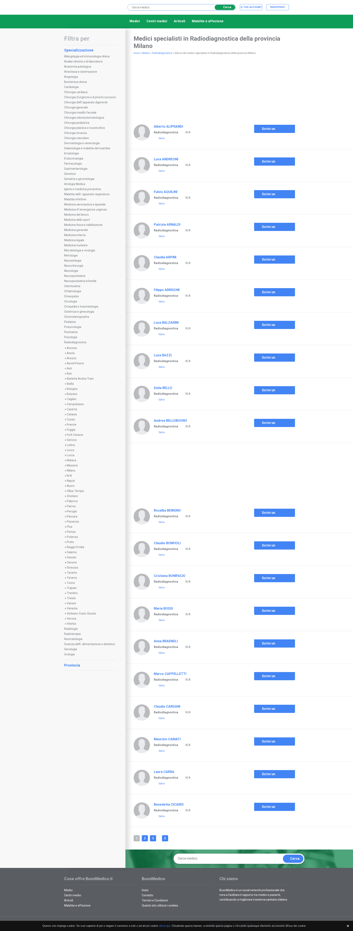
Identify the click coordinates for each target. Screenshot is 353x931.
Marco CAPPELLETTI (170, 674)
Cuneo (71, 419)
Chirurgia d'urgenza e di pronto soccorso (90, 97)
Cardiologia (71, 87)
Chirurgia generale (76, 107)
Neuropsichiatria (74, 276)
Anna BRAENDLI (166, 641)
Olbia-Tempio (75, 491)
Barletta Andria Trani (80, 378)
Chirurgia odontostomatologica (84, 117)
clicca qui (164, 925)
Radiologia (71, 628)
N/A (69, 475)
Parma (71, 506)
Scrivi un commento (270, 130)
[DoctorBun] (85, 7)
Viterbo (71, 623)
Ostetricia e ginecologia (79, 311)
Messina (72, 465)
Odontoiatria (72, 286)
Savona (72, 562)
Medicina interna (75, 235)
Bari (69, 373)
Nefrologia (71, 255)
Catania (72, 414)
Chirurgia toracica (75, 133)
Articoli (179, 21)
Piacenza (73, 521)
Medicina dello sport (77, 219)
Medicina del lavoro (76, 214)
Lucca (70, 455)
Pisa (69, 526)
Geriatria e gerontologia (79, 179)
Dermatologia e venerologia (82, 143)
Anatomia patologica (77, 66)
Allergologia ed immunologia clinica (86, 56)
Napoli (71, 480)
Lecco (70, 450)
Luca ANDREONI (166, 159)
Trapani (72, 588)
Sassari (71, 557)
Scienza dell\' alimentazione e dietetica (89, 644)
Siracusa (72, 567)
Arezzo (71, 358)
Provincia (72, 665)
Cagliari (71, 399)
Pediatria (70, 321)
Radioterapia (72, 634)
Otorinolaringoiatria (76, 316)
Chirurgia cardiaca (75, 92)
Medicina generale (76, 230)
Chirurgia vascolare (76, 138)
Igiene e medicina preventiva (82, 189)
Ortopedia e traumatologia (81, 306)
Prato (70, 542)
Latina (71, 445)
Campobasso (75, 404)
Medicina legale (74, 240)
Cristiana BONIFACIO (169, 576)
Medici (135, 21)
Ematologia (71, 153)
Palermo (72, 501)
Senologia (70, 649)
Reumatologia (73, 639)
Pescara (72, 516)
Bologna (72, 388)
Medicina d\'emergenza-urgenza (85, 209)
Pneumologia (72, 327)
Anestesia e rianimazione (80, 71)
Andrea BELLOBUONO (170, 421)
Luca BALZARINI (166, 322)
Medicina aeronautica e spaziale (85, 204)
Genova (72, 440)
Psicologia (70, 337)
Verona (71, 618)
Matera (71, 460)
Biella (70, 383)
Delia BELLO (163, 388)
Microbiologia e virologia (79, 250)
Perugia (72, 511)
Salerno (72, 552)
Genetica (70, 173)
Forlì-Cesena (75, 434)
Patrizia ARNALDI (167, 224)
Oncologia (70, 301)
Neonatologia (72, 260)
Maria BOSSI (163, 608)
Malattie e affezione (207, 21)
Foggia (71, 429)
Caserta (72, 409)
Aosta (71, 353)
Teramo (72, 577)
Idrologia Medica (74, 184)
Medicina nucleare (76, 245)
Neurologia (71, 270)
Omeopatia (71, 296)
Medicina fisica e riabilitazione (83, 224)
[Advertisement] (90, 734)
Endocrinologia (73, 158)
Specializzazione (78, 50)
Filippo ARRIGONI (167, 290)
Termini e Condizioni (155, 900)
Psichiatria (71, 332)
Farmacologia (73, 163)
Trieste (71, 598)
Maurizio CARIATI (167, 739)
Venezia (72, 608)
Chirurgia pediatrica (76, 122)
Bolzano (72, 394)
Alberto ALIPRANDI (168, 126)
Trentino (72, 593)
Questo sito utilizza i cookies (160, 905)
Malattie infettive (75, 199)
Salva (162, 138)
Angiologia (71, 76)
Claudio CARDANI (167, 706)
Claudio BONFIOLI (167, 543)
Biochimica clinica (75, 82)
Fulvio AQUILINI (165, 192)
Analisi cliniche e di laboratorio (83, 61)
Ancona (72, 348)
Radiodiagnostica (75, 342)
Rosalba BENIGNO (167, 510)
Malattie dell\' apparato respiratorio (87, 194)
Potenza (72, 537)
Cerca (227, 7)
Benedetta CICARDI (168, 804)
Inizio (137, 53)
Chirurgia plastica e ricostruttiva (84, 127)
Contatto (147, 895)
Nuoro (71, 485)
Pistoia (71, 531)
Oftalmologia (72, 291)
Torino (71, 582)
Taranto (72, 572)
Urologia (69, 654)
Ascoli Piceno (75, 363)
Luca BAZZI (163, 355)
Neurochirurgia (73, 265)
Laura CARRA (164, 772)
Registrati (277, 7)
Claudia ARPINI (165, 257)
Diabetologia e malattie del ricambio (87, 148)
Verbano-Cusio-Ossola (81, 613)
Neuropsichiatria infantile (80, 281)
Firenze (71, 424)
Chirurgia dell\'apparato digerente (86, 102)
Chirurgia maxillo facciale (80, 112)
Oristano (72, 496)
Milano (71, 470)
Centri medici (156, 21)
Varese (71, 603)
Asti (69, 368)
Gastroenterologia (75, 168)
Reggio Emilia (75, 547)
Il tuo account (251, 7)
